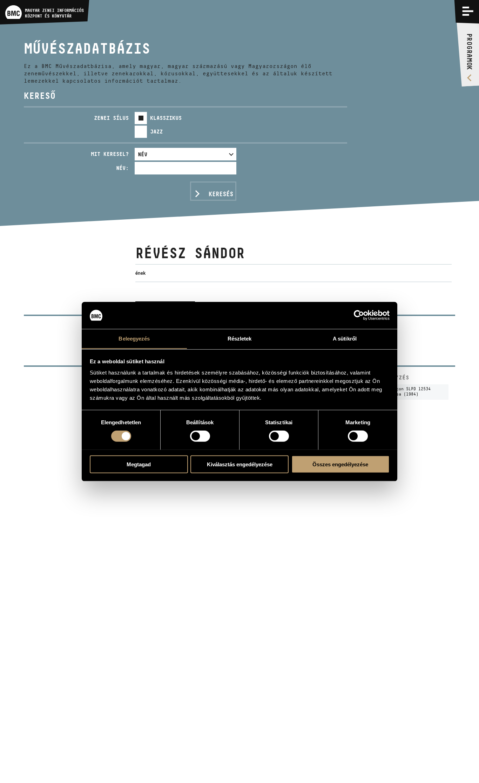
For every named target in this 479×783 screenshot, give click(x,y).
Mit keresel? (110, 154)
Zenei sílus (111, 118)
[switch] (200, 435)
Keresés (221, 194)
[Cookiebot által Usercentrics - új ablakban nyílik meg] (359, 315)
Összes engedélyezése (340, 464)
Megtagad (139, 464)
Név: (122, 168)
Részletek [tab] (240, 338)
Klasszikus (166, 118)
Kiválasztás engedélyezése (239, 464)
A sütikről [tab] (345, 338)
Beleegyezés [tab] (134, 338)
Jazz (156, 131)
